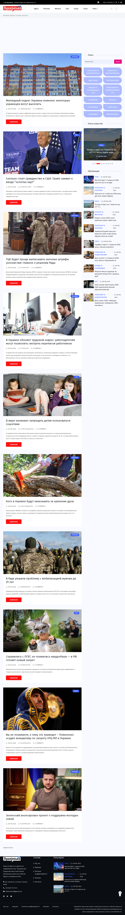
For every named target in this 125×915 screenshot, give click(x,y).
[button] (93, 163)
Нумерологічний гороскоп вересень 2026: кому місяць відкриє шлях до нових (105, 233)
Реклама (38, 878)
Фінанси (58, 9)
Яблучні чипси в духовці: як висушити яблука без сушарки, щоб (107, 273)
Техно (85, 9)
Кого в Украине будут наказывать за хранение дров (40, 501)
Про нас (37, 863)
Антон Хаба (12, 109)
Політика (46, 9)
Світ (67, 9)
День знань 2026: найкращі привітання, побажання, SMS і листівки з (106, 303)
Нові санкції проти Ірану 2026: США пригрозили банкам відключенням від (107, 287)
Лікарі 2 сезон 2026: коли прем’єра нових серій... (29, 2)
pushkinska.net (117, 912)
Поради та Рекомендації (93, 90)
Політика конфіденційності (41, 872)
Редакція (38, 867)
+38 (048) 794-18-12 (11, 888)
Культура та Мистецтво (112, 72)
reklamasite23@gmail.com (13, 891)
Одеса (36, 9)
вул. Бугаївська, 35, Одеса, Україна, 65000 (15, 883)
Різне (94, 9)
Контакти (38, 882)
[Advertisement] (62, 32)
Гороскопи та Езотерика (93, 72)
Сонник (93, 107)
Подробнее (14, 122)
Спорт (76, 9)
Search (118, 61)
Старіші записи (8, 847)
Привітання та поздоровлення (112, 90)
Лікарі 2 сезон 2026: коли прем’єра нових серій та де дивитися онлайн (101, 150)
